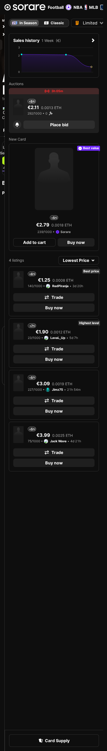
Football (56, 7)
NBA (78, 7)
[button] (17, 125)
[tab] (54, 23)
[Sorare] (25, 7)
